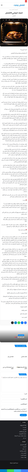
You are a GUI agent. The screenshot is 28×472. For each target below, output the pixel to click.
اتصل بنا (24, 427)
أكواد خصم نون (23, 444)
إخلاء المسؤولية (23, 425)
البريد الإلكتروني (23, 398)
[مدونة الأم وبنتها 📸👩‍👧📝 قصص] (21, 362)
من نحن (24, 437)
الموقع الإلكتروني (24, 404)
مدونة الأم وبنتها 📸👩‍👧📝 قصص (21, 367)
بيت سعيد (24, 448)
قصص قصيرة (23, 455)
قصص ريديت (11, 9)
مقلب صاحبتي (24, 357)
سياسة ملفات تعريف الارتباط (20, 435)
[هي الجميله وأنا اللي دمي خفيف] (7, 362)
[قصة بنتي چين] (7, 351)
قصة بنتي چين (10, 357)
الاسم (25, 393)
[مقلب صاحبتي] (21, 351)
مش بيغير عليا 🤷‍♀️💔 (19, 337)
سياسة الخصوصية (22, 433)
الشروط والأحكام (22, 431)
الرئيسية (16, 9)
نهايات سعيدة (23, 457)
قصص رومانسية (23, 450)
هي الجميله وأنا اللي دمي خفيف (8, 367)
